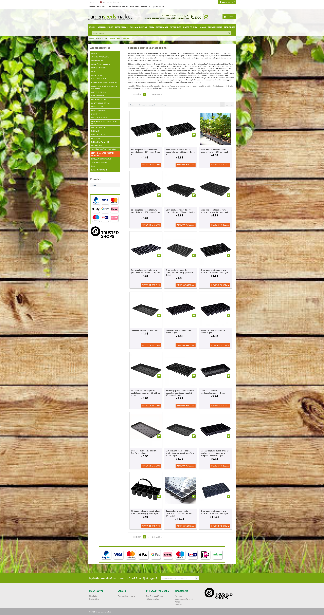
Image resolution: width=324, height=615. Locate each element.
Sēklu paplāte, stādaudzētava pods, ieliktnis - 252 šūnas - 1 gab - (145, 212)
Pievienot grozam (151, 164)
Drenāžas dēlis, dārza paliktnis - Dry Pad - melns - (144, 452)
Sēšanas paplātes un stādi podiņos (102, 154)
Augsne (94, 53)
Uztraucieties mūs (97, 6)
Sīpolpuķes (175, 27)
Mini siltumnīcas (98, 127)
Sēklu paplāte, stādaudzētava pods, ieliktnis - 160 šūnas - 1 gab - (180, 151)
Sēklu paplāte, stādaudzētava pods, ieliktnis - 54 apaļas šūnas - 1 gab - (180, 272)
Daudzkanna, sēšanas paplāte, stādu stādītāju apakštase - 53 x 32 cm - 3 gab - (180, 453)
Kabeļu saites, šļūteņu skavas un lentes (104, 87)
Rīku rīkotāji (96, 145)
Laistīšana (95, 114)
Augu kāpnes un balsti (100, 64)
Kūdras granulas (98, 110)
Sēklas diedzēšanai (158, 27)
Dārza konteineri (98, 79)
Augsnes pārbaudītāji (100, 57)
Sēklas (92, 27)
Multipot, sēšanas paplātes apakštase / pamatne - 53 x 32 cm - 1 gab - (145, 392)
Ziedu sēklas (121, 27)
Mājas (91, 38)
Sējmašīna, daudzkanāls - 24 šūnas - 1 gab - (213, 331)
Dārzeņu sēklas (105, 27)
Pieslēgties (93, 596)
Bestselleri (146, 6)
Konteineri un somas (100, 103)
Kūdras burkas (97, 107)
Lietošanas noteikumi (118, 6)
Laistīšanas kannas (99, 118)
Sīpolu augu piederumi (101, 159)
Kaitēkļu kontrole (99, 92)
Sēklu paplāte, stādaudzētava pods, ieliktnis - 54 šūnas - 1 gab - (145, 271)
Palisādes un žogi (98, 134)
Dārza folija (96, 75)
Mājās (203, 27)
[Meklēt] (229, 33)
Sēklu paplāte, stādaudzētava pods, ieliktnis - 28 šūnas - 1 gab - (180, 211)
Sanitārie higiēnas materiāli (103, 149)
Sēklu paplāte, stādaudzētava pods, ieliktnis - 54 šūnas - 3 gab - (215, 512)
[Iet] (197, 578)
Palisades (95, 131)
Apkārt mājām (215, 27)
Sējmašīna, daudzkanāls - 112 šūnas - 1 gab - (178, 331)
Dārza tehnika (190, 27)
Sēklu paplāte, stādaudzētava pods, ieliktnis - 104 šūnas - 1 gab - (145, 151)
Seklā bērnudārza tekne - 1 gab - (145, 330)
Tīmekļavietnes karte (126, 596)
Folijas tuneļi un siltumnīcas (104, 82)
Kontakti (134, 6)
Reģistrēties (94, 599)
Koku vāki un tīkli (99, 99)
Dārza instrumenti (99, 170)
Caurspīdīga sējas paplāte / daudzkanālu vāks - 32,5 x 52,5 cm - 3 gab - (179, 513)
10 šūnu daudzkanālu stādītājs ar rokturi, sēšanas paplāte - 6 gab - (145, 512)
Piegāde (178, 602)
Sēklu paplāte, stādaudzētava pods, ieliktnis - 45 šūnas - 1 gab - (215, 211)
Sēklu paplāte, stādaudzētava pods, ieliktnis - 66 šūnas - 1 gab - (215, 271)
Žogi (93, 166)
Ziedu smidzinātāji (99, 162)
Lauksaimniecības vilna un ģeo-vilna (104, 122)
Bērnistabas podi (98, 68)
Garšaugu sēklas (138, 27)
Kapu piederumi (97, 96)
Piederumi (95, 138)
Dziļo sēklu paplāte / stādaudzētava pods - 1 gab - (213, 391)
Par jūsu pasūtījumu (154, 596)
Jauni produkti (160, 6)
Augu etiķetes (97, 60)
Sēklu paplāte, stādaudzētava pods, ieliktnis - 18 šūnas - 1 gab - (215, 150)
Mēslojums (229, 27)
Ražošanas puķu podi (100, 142)
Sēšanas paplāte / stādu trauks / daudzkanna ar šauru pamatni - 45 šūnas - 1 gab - (180, 392)
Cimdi (93, 71)
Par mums (179, 596)
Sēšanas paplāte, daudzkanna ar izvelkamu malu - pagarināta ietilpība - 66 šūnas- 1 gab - (214, 453)
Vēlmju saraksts (152, 599)
